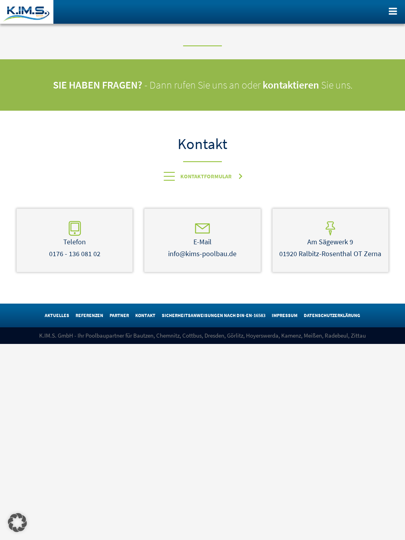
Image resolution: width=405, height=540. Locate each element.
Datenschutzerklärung (332, 315)
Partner (119, 315)
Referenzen (89, 315)
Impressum (284, 315)
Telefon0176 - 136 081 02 (74, 247)
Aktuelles (57, 315)
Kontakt (145, 315)
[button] (17, 522)
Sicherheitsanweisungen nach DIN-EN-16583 (213, 315)
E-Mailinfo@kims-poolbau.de (202, 247)
